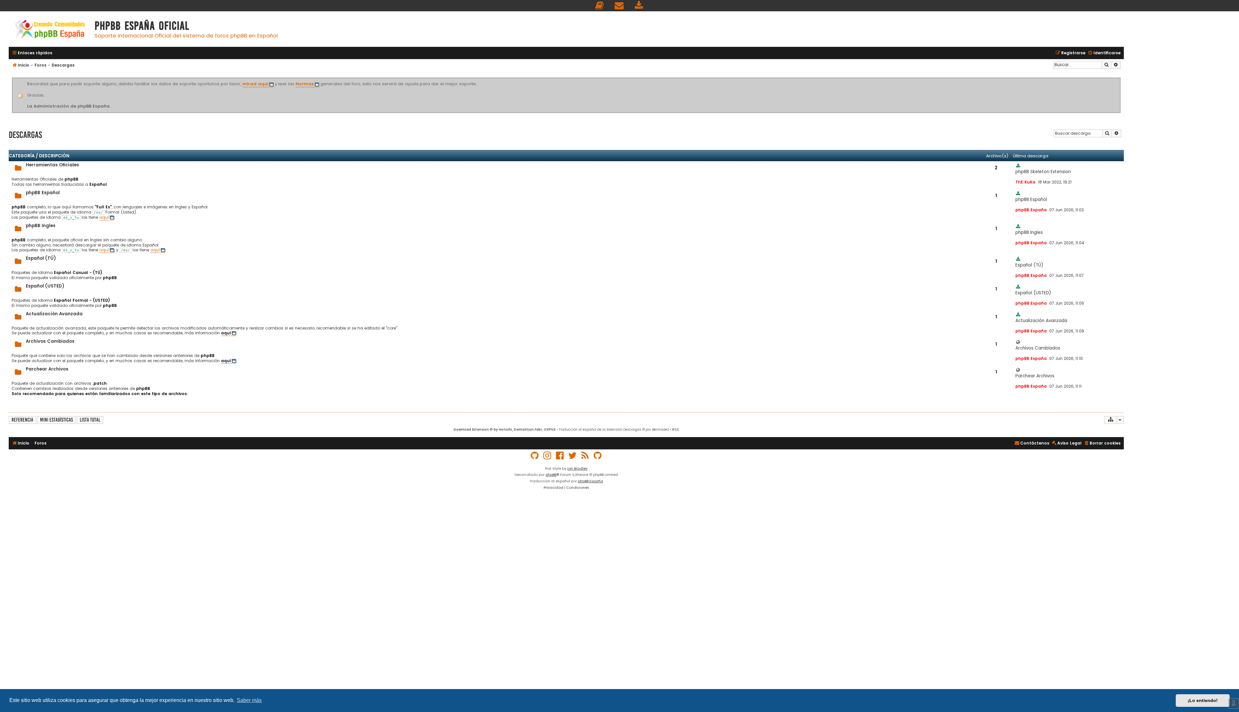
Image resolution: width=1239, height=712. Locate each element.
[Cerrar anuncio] (1120, 79)
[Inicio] (50, 30)
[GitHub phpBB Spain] (535, 455)
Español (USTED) (45, 286)
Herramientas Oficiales (52, 165)
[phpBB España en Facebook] (560, 455)
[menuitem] (600, 5)
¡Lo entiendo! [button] (1203, 700)
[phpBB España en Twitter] (573, 455)
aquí (104, 217)
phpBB (551, 474)
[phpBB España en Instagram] (547, 455)
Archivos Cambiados (50, 341)
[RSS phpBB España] (585, 455)
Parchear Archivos (47, 369)
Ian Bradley (577, 468)
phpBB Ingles (40, 226)
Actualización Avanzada (54, 314)
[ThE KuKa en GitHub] (598, 455)
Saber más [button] (249, 700)
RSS (675, 429)
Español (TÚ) (41, 258)
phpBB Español (43, 193)
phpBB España (590, 481)
